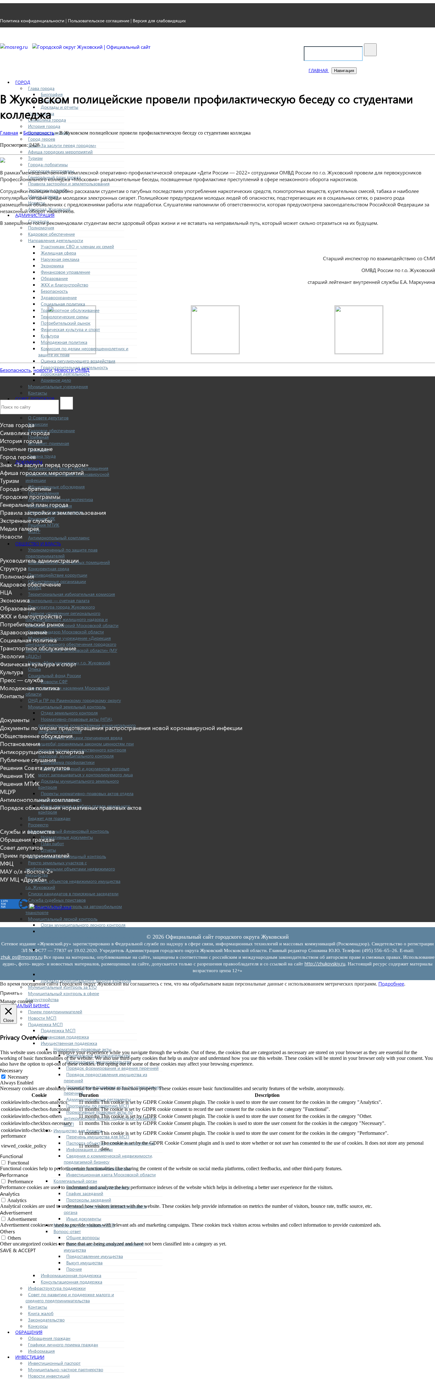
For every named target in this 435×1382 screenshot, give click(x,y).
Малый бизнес (32, 1005)
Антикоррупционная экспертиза (60, 499)
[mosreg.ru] (14, 46)
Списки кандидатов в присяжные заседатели (73, 894)
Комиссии (38, 424)
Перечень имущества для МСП (97, 1137)
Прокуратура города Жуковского (61, 607)
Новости (11, 536)
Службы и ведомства (27, 831)
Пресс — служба (21, 680)
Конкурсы (38, 1326)
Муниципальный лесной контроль (62, 919)
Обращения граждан (49, 1338)
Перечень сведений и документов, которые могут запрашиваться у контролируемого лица (85, 771)
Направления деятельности (55, 240)
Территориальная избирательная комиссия (71, 594)
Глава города (41, 88)
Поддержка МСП (45, 1024)
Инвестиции (29, 1357)
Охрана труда (42, 456)
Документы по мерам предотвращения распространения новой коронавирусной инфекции (121, 728)
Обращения (28, 1332)
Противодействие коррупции (57, 575)
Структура (13, 568)
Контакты (37, 393)
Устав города (17, 425)
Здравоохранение (59, 297)
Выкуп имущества (84, 1263)
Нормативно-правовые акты (82, 1049)
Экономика (52, 265)
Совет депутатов (21, 847)
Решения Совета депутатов (35, 768)
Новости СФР (54, 681)
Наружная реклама (60, 259)
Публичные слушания (28, 760)
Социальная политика (63, 304)
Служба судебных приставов (57, 900)
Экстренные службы (26, 520)
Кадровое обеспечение (51, 234)
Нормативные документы (67, 837)
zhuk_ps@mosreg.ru (21, 957)
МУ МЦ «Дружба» (23, 879)
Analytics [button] (10, 1193)
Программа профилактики (68, 762)
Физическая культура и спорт (70, 329)
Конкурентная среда (48, 568)
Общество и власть (38, 544)
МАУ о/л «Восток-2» (26, 871)
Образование (54, 278)
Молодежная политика (64, 342)
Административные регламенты (98, 1099)
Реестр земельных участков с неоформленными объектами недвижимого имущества (70, 869)
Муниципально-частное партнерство (65, 1369)
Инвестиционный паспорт (54, 1363)
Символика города (25, 433)
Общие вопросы (83, 1237)
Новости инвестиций (49, 1376)
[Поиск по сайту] (370, 49)
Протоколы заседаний (88, 1200)
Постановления (20, 744)
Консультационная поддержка (71, 1282)
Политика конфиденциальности (32, 21)
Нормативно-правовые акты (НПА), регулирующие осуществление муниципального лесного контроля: (87, 937)
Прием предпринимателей (55, 1012)
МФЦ (6, 863)
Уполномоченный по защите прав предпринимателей (61, 553)
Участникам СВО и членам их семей (77, 246)
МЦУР (8, 791)
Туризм (35, 158)
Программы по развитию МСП (97, 1106)
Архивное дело (56, 380)
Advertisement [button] (16, 1212)
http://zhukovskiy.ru (324, 963)
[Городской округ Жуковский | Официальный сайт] (91, 46)
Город (22, 82)
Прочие (74, 1269)
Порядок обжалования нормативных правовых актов (71, 807)
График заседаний (84, 1193)
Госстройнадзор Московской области (66, 632)
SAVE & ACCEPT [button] (18, 1250)
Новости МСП (42, 1018)
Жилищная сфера (58, 253)
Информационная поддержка (71, 1275)
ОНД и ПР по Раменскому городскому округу (74, 700)
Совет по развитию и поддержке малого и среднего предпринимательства (69, 1297)
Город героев (41, 139)
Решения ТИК (17, 776)
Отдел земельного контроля (69, 713)
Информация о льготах (89, 1149)
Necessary (18, 1077)
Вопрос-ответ (67, 1231)
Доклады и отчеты (59, 107)
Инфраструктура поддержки (57, 1288)
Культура (50, 336)
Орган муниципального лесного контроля (83, 925)
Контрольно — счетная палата (58, 600)
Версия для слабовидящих (159, 21)
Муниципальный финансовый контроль (68, 831)
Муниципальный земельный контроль (67, 707)
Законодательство (46, 1320)
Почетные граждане (26, 449)
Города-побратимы (48, 164)
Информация (41, 1351)
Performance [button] (14, 1174)
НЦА (6, 592)
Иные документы (83, 1219)
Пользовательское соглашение (98, 21)
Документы (15, 720)
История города (44, 126)
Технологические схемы (65, 317)
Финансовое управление (65, 272)
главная (319, 70)
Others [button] (7, 1231)
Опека (34, 669)
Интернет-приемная (48, 443)
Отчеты (48, 850)
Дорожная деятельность (65, 374)
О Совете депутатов (48, 418)
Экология (12, 656)
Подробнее (391, 983)
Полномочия (41, 228)
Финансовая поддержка (65, 1037)
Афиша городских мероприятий (60, 152)
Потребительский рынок (65, 323)
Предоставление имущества (94, 1256)
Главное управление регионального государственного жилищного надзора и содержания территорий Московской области (71, 619)
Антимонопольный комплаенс (58, 538)
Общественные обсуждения (56, 487)
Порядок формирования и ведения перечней (112, 1068)
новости (42, 369)
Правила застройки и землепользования (69, 184)
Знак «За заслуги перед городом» (62, 145)
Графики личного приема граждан (63, 1344)
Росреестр (38, 825)
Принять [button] (9, 992)
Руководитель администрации (39, 560)
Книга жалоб (40, 1313)
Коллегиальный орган (75, 1181)
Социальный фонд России (54, 675)
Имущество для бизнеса (77, 1130)
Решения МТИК (43, 525)
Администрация (34, 215)
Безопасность (54, 291)
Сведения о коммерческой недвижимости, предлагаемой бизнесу (108, 1159)
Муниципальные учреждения (58, 386)
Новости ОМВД (71, 369)
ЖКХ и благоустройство (64, 285)
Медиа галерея (19, 528)
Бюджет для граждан (49, 818)
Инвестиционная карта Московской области (111, 1174)
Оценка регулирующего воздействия (78, 361)
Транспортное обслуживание (70, 310)
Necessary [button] (11, 1070)
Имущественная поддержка (69, 1043)
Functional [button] (11, 1156)
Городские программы (30, 496)
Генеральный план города (34, 504)
